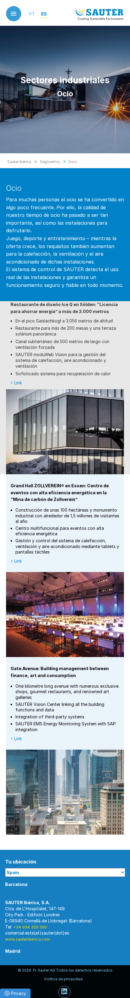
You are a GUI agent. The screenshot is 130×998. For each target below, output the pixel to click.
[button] (15, 993)
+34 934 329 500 (30, 927)
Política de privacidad (63, 979)
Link (18, 382)
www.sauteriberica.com (27, 939)
